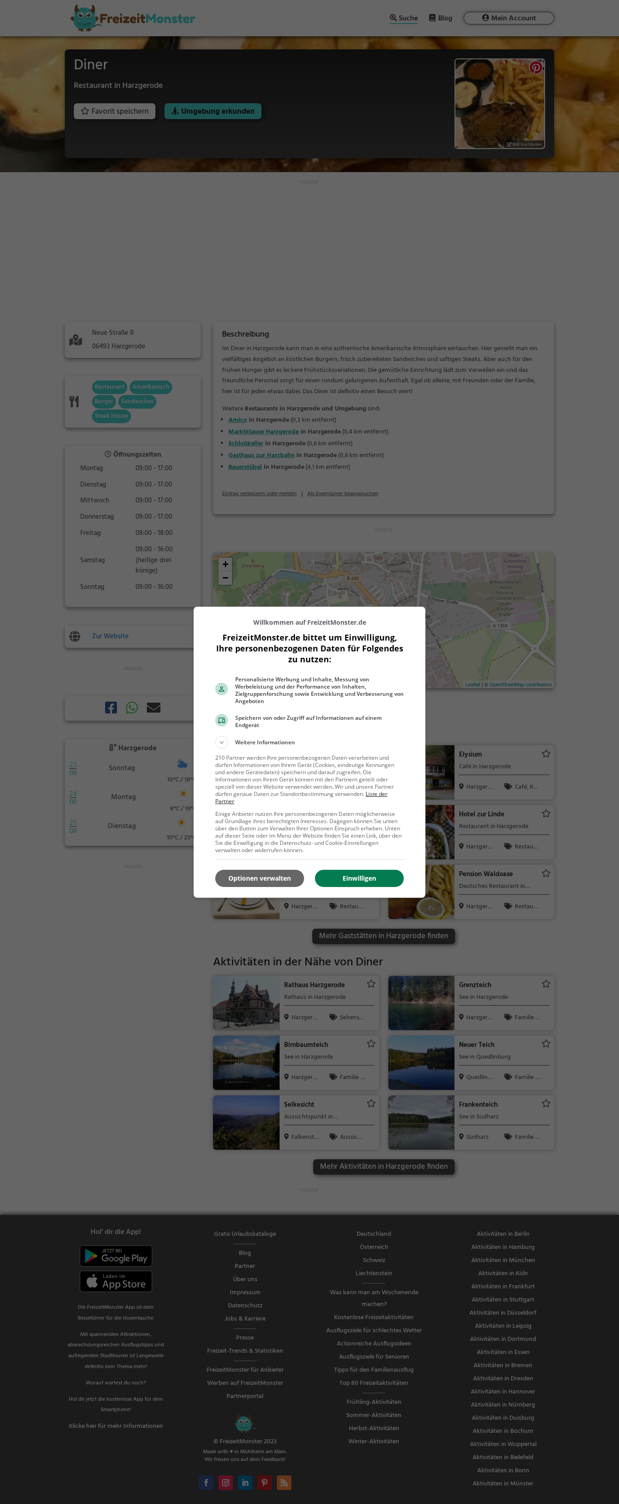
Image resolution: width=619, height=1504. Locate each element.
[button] (309, 742)
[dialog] (309, 752)
